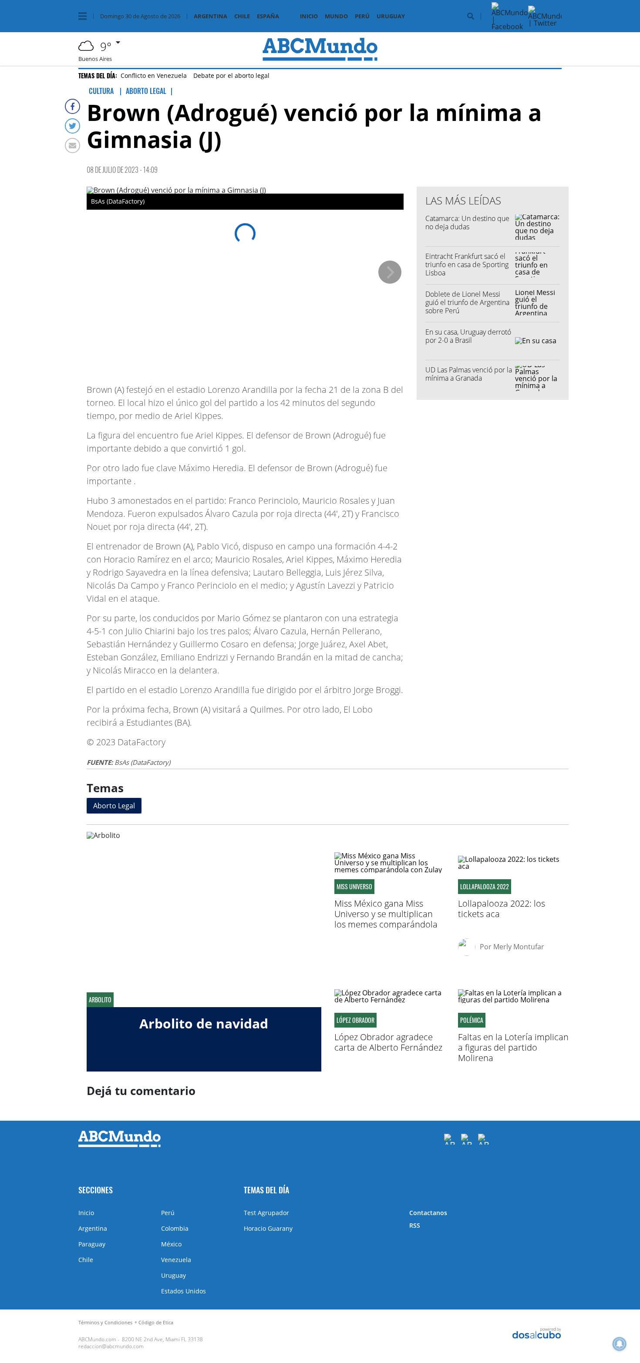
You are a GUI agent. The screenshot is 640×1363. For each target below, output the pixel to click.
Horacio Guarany (268, 1228)
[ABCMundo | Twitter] (546, 23)
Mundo (336, 16)
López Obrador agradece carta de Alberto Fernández (388, 1042)
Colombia (175, 1228)
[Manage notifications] (620, 1344)
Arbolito (100, 1000)
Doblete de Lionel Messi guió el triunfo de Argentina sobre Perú (467, 302)
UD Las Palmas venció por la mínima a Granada (468, 374)
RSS (414, 1225)
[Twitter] (72, 126)
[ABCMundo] (119, 1145)
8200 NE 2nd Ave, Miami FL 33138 (162, 1339)
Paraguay (91, 1244)
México (171, 1244)
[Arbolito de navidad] (204, 920)
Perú (362, 16)
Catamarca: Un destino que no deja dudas (467, 222)
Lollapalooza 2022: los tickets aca (501, 909)
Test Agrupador (266, 1213)
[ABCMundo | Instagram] (583, 26)
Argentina (210, 16)
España (268, 16)
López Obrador (355, 1020)
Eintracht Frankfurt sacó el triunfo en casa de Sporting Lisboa (467, 264)
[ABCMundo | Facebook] (510, 26)
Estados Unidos (183, 1291)
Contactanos (428, 1213)
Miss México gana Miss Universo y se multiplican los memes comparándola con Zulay (386, 919)
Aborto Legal (114, 805)
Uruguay (391, 16)
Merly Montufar (518, 946)
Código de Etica (155, 1322)
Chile (242, 16)
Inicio (309, 16)
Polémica (471, 1020)
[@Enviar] (72, 145)
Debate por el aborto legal (231, 75)
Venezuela (176, 1260)
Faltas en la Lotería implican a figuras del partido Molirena (513, 1047)
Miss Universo (354, 887)
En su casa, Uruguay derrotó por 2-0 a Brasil (468, 336)
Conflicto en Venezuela (154, 75)
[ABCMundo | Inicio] (551, 1189)
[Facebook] (72, 106)
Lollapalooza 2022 (484, 887)
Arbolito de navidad (203, 1023)
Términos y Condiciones (105, 1322)
